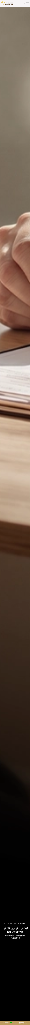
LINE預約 (6, 1023)
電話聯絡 (21, 1023)
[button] (24, 3)
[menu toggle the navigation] (27, 3)
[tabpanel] (15, 510)
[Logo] (7, 3)
